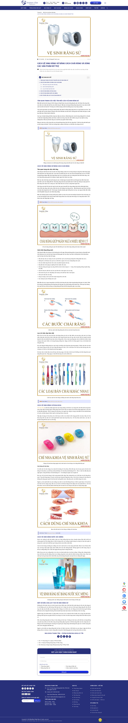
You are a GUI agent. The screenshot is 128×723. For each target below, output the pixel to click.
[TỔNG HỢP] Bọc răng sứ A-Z (54, 128)
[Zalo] (86, 3)
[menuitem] (24, 8)
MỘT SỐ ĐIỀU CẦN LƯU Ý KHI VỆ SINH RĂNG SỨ (50, 95)
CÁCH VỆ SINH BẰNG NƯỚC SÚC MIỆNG (49, 93)
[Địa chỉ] (124, 583)
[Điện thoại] (124, 608)
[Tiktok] (80, 3)
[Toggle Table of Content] (87, 77)
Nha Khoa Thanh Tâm (35, 719)
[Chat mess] (124, 602)
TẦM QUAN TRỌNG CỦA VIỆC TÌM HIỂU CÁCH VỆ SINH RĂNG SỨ (54, 80)
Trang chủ (39, 12)
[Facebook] (75, 3)
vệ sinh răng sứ (47, 103)
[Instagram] (83, 3)
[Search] (107, 8)
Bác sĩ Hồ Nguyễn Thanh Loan (53, 59)
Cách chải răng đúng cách (48, 86)
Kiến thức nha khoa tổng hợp (49, 12)
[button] (105, 3)
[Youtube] (77, 3)
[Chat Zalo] (124, 595)
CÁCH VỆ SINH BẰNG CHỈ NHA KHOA (48, 91)
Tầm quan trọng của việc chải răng (50, 84)
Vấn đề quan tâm (43, 664)
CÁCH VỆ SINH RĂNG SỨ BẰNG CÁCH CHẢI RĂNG (51, 82)
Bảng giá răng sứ (51, 533)
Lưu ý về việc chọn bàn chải (48, 88)
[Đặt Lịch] (124, 589)
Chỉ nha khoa (40, 407)
